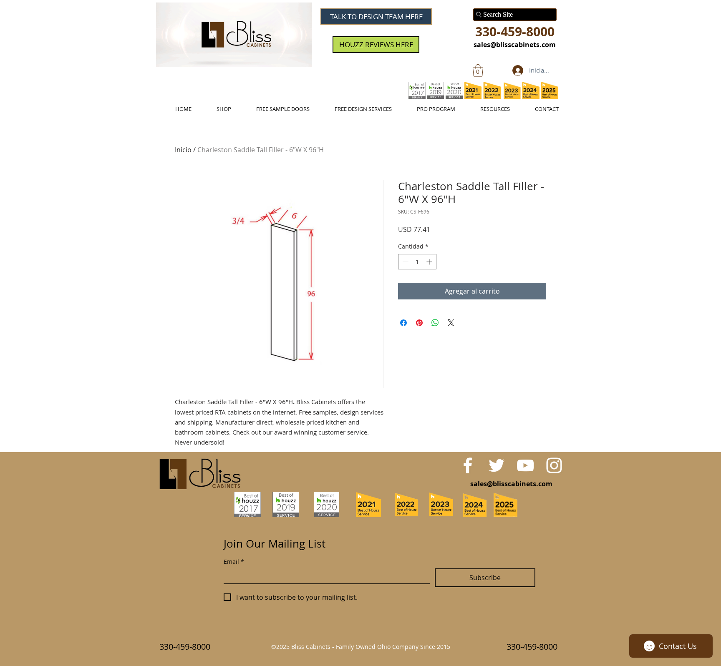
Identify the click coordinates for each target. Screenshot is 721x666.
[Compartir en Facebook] (403, 323)
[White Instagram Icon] (554, 465)
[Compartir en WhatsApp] (435, 323)
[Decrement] (404, 261)
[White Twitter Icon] (496, 465)
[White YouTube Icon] (525, 465)
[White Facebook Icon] (467, 465)
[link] (478, 70)
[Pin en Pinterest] (419, 323)
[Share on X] (451, 323)
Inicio (183, 149)
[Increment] (430, 261)
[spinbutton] (417, 261)
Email (234, 561)
